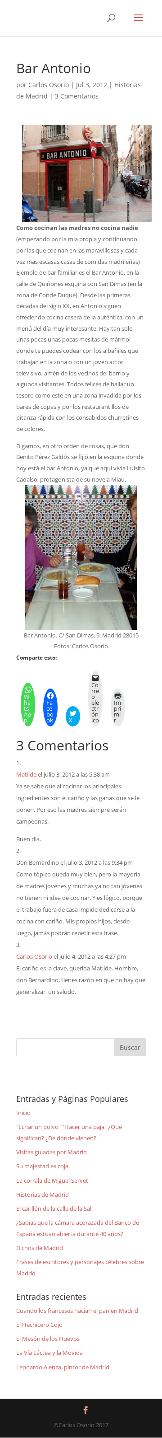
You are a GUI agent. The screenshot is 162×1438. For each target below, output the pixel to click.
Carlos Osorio (48, 84)
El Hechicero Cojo (39, 1325)
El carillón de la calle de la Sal (53, 1208)
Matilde (26, 774)
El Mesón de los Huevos (48, 1339)
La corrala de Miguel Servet (52, 1180)
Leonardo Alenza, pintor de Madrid (62, 1367)
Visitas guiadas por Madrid (51, 1152)
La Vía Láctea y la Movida (49, 1353)
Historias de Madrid (42, 1194)
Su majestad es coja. (43, 1166)
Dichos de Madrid (39, 1248)
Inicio (23, 1113)
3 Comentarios (77, 96)
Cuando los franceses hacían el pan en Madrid (77, 1311)
